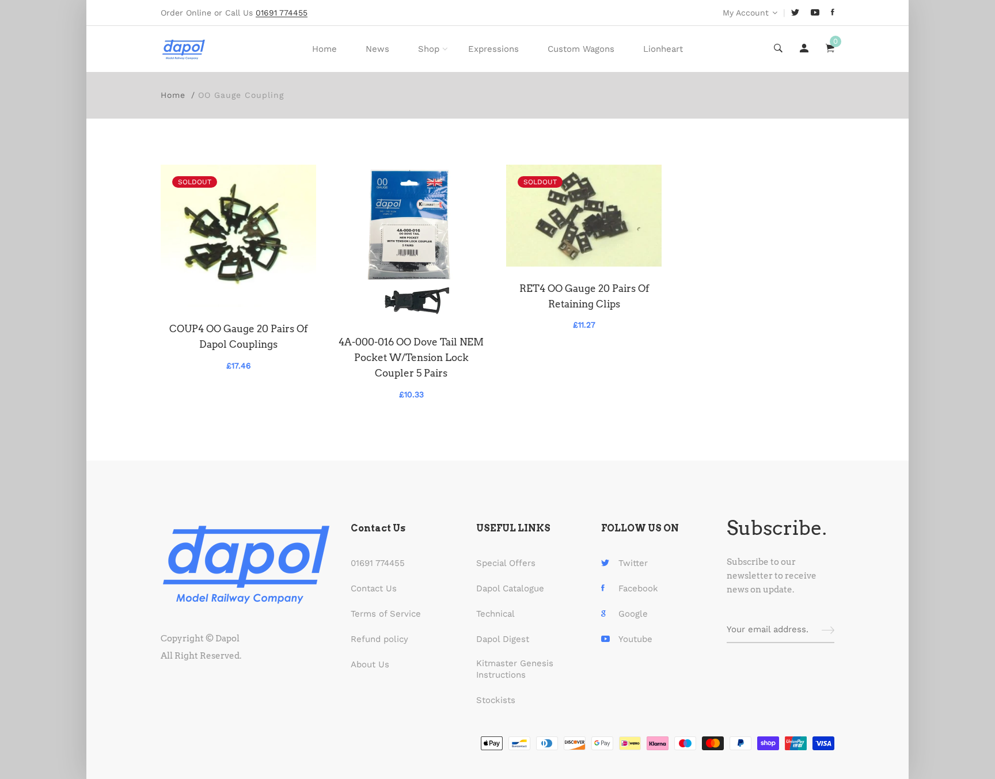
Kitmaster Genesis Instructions (514, 669)
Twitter (633, 563)
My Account (746, 12)
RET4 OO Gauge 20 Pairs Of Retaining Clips (584, 296)
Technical (495, 614)
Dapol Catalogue (510, 588)
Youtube (635, 639)
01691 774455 (378, 563)
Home (324, 49)
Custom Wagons (581, 49)
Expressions (493, 49)
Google (633, 614)
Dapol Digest (502, 639)
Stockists (495, 700)
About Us (370, 664)
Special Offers (506, 563)
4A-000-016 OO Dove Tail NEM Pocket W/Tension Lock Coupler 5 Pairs (411, 357)
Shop (428, 49)
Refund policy (379, 639)
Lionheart (663, 49)
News (377, 49)
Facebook (638, 588)
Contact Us (374, 588)
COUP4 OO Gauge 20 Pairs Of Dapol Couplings (238, 336)
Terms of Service (386, 614)
